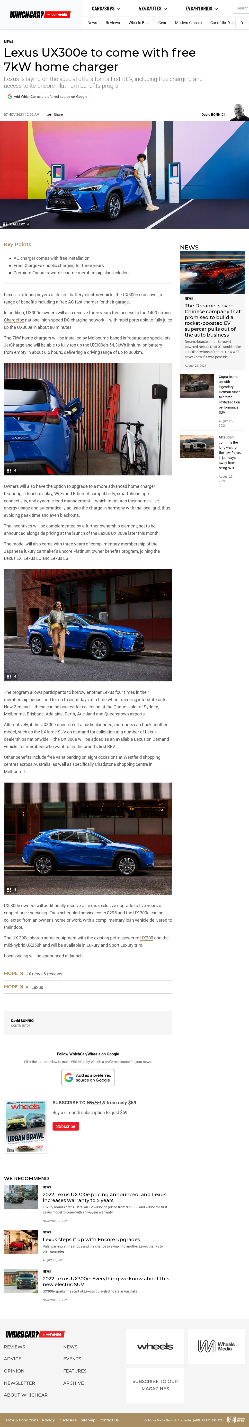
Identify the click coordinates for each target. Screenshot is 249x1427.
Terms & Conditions (21, 1420)
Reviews (113, 22)
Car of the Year (223, 22)
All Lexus (34, 987)
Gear (162, 22)
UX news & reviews (44, 973)
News (92, 22)
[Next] (242, 23)
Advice (12, 1359)
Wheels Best (139, 22)
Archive (73, 1383)
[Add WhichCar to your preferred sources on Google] (88, 1077)
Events (72, 1359)
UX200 (146, 937)
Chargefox (14, 319)
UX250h (34, 945)
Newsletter (19, 1383)
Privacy (49, 1420)
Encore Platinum (75, 551)
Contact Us (109, 1420)
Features (75, 1371)
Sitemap (89, 1420)
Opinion (14, 1371)
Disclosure (68, 1420)
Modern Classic (188, 22)
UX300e (130, 294)
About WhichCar (26, 1395)
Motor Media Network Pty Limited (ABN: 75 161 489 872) (185, 1420)
